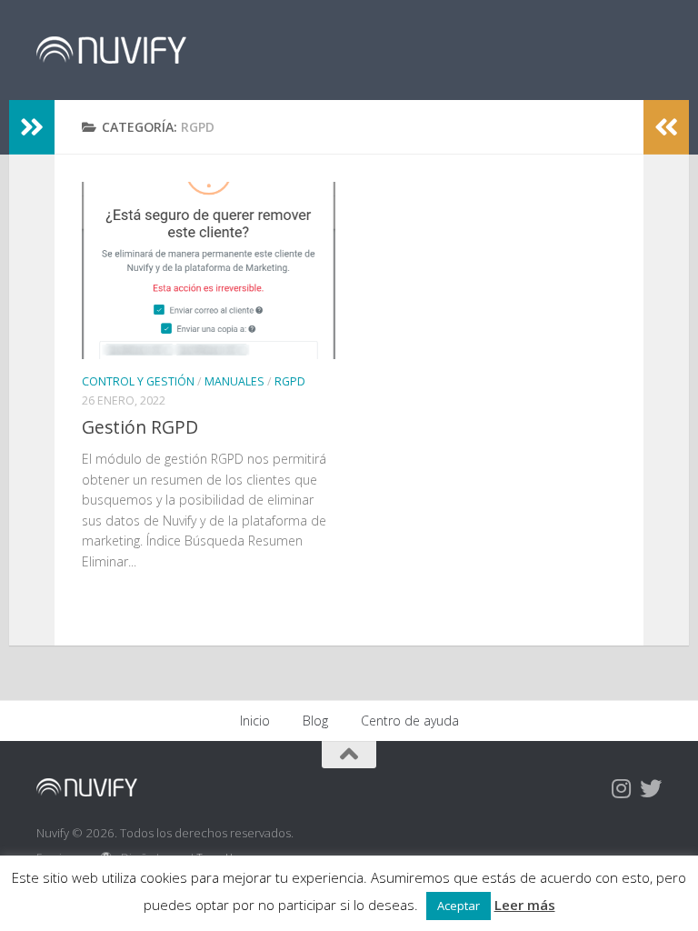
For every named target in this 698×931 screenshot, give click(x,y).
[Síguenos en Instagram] (622, 788)
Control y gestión (138, 381)
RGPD (289, 381)
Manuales (234, 381)
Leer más (524, 905)
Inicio (255, 720)
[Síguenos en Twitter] (651, 788)
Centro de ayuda (410, 720)
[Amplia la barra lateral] (32, 127)
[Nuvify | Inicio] (111, 50)
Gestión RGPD (140, 427)
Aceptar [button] (458, 905)
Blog (315, 720)
